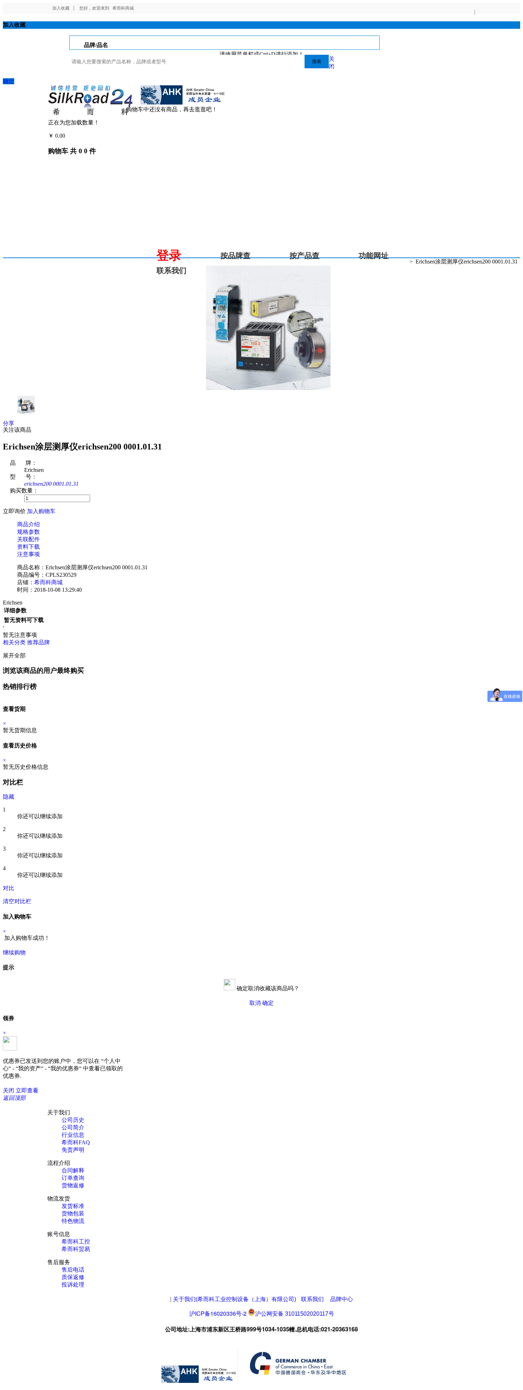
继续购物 (14, 952)
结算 (72, 136)
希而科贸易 (76, 1249)
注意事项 (28, 554)
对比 (8, 888)
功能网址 (374, 255)
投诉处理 (73, 1285)
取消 (255, 1003)
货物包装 (73, 1213)
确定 (8, 81)
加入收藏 (60, 8)
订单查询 (73, 1178)
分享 (8, 423)
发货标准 (73, 1206)
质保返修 (73, 1277)
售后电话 (73, 1270)
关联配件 (28, 539)
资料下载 (28, 547)
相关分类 (14, 642)
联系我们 (171, 270)
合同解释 (73, 1170)
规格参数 (28, 532)
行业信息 (73, 1135)
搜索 (316, 61)
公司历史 (73, 1120)
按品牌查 (235, 255)
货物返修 (73, 1185)
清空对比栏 (17, 901)
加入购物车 (41, 511)
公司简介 (73, 1127)
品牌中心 (341, 1299)
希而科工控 (76, 1242)
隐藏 (8, 797)
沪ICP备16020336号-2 (218, 1313)
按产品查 (304, 255)
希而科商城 (123, 8)
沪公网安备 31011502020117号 (294, 1314)
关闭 (8, 1090)
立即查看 (27, 1090)
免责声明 (73, 1150)
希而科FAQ (76, 1142)
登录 (169, 255)
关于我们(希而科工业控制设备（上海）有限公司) (234, 1299)
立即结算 (38, 952)
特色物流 (73, 1221)
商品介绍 (28, 524)
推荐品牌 (38, 642)
